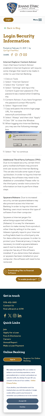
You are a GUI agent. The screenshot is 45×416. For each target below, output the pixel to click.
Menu (35, 20)
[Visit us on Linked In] (19, 317)
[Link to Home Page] (22, 8)
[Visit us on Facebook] (5, 317)
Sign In (12, 359)
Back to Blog (13, 28)
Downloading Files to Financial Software (21, 271)
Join (5, 329)
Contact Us (8, 305)
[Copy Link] (20, 54)
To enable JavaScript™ (27, 279)
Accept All (22, 401)
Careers (7, 339)
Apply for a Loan (11, 332)
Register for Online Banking (31, 359)
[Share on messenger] (16, 55)
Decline (22, 407)
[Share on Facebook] (11, 54)
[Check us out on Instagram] (14, 317)
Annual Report (10, 342)
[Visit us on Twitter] (10, 317)
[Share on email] (25, 55)
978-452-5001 (10, 302)
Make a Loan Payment (13, 345)
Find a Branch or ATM (13, 309)
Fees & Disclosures (12, 336)
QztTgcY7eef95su (10, 50)
